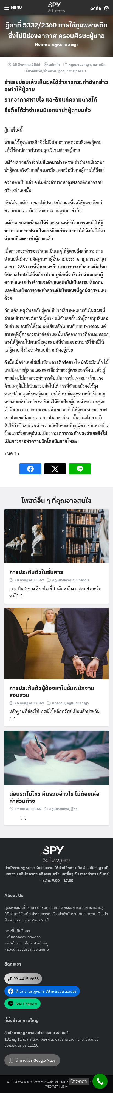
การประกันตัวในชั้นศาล (36, 572)
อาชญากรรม (76, 70)
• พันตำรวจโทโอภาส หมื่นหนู (26, 943)
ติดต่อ (97, 8)
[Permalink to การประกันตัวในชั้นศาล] (56, 536)
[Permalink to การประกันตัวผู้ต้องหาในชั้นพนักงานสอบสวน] (56, 643)
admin (54, 64)
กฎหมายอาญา (65, 44)
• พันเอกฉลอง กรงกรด (22, 936)
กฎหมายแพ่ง (59, 808)
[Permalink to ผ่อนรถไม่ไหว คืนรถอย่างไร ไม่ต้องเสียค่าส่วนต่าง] (56, 757)
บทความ (82, 579)
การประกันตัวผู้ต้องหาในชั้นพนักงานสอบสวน (51, 691)
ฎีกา (61, 70)
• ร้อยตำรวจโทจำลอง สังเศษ (26, 949)
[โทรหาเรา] (100, 1081)
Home (41, 44)
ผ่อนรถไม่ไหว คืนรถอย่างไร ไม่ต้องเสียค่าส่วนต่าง (54, 797)
